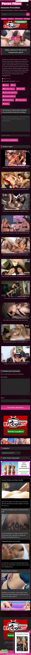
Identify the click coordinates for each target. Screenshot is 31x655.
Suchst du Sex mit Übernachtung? (11, 590)
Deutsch (19, 1)
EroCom (8, 78)
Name (3, 398)
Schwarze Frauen (9, 88)
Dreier (6, 85)
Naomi (17, 81)
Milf (14, 85)
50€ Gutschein (18, 18)
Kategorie (4, 18)
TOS (12, 646)
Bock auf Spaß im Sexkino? (9, 561)
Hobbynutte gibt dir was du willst (11, 531)
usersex (7, 103)
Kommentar (4, 377)
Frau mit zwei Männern (10, 92)
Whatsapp (26, 18)
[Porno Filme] (13, 4)
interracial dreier (9, 99)
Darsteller (11, 18)
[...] (7, 495)
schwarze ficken (22, 99)
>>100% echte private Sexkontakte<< (15, 654)
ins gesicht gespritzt (10, 96)
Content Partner (8, 643)
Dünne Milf (21, 88)
